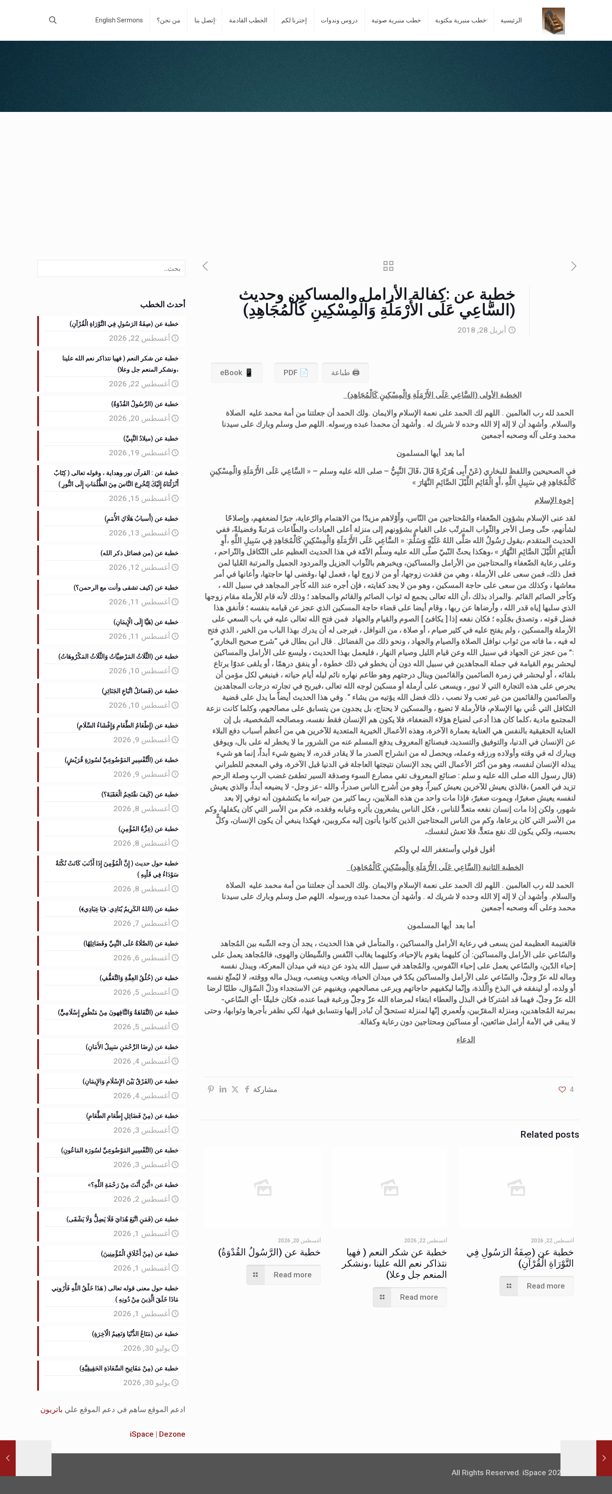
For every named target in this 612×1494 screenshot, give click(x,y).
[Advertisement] (306, 179)
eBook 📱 (237, 372)
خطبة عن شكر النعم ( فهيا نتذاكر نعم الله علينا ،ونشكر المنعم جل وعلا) (394, 1263)
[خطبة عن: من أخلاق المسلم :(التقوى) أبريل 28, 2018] (604, 1458)
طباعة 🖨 (345, 372)
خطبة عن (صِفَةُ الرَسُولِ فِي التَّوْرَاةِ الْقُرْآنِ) (520, 1258)
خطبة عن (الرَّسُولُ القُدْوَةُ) (269, 1252)
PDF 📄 (296, 372)
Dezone (172, 1434)
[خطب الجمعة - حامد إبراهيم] (553, 20)
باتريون (51, 1409)
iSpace (142, 1434)
